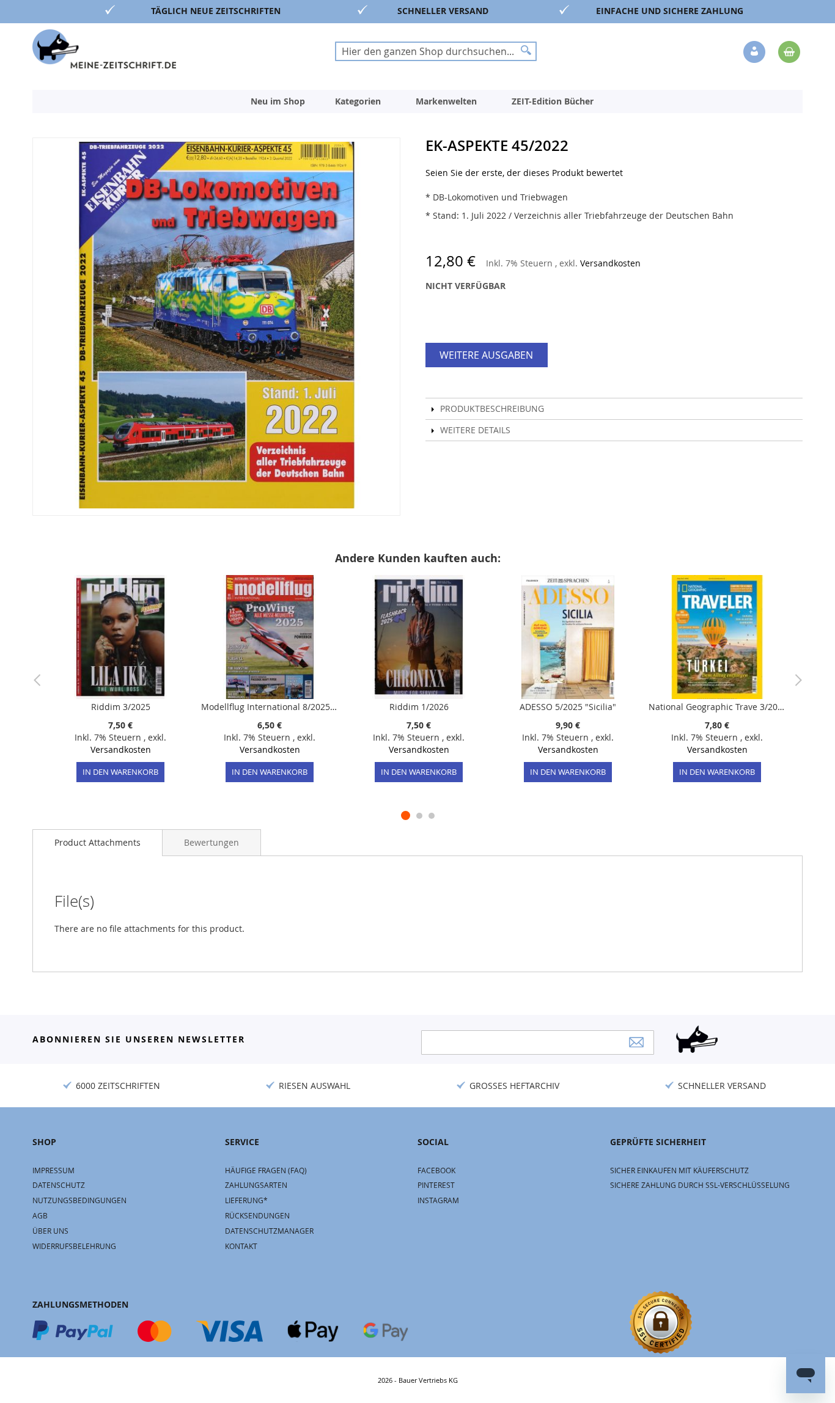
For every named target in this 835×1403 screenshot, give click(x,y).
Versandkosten (610, 263)
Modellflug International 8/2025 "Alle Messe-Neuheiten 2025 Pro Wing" (269, 706)
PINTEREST (436, 1185)
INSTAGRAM (438, 1200)
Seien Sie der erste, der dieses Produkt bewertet (524, 172)
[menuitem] (277, 101)
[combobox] (436, 51)
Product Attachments (97, 842)
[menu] (417, 101)
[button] (755, 52)
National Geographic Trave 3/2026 (717, 706)
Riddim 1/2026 (419, 706)
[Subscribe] (636, 1042)
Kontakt (241, 1246)
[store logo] (104, 48)
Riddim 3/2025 (120, 706)
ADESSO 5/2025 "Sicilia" (568, 706)
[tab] (97, 842)
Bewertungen (211, 842)
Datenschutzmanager (269, 1231)
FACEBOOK (436, 1170)
